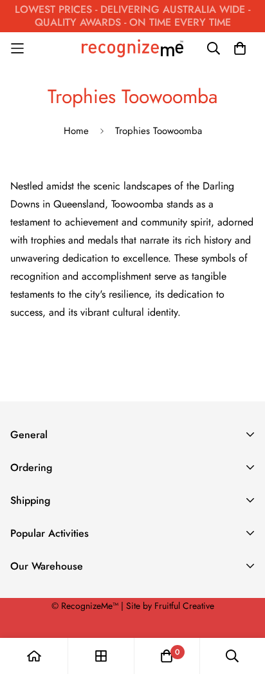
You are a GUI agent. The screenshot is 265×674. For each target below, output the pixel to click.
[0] (166, 656)
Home (76, 131)
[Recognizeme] (132, 48)
